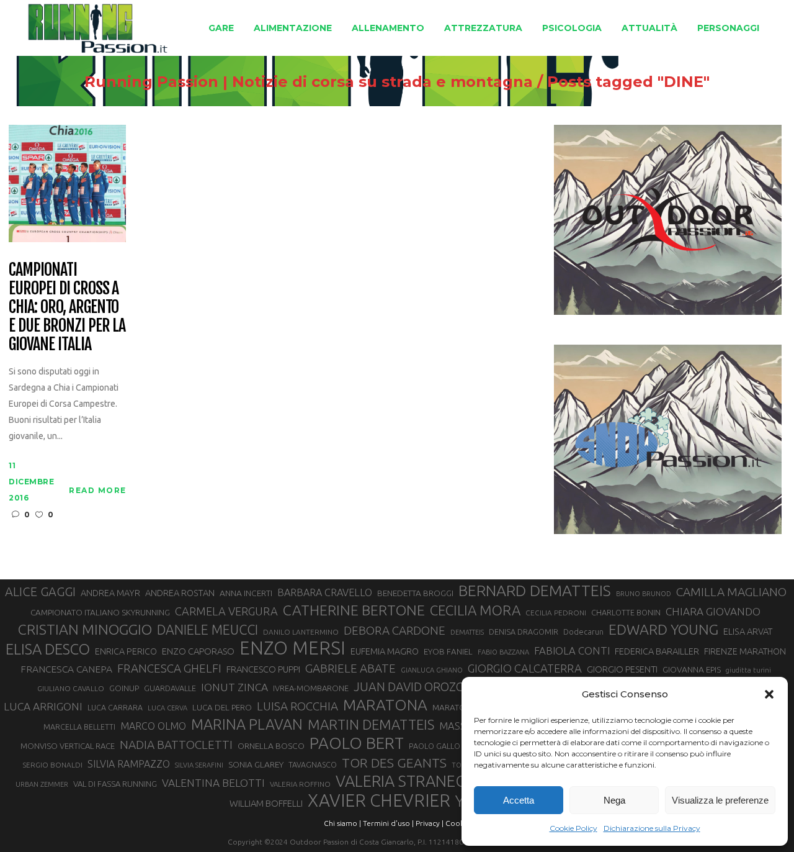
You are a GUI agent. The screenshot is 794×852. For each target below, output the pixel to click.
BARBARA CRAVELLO (324, 592)
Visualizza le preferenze (720, 800)
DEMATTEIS (467, 632)
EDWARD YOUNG (663, 629)
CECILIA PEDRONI (555, 613)
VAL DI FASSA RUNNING (115, 783)
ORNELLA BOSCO (271, 746)
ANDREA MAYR (110, 593)
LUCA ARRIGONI (43, 706)
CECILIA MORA (475, 610)
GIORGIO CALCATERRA (525, 668)
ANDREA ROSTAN (180, 592)
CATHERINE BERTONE (354, 610)
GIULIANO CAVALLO (70, 688)
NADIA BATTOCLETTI (176, 744)
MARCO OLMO (153, 726)
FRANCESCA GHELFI (169, 668)
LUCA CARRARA (115, 707)
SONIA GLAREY (255, 764)
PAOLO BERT (357, 743)
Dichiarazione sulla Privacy (652, 828)
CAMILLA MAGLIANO (731, 592)
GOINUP (124, 688)
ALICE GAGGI (40, 591)
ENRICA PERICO (126, 651)
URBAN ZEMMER (42, 784)
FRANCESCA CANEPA (66, 668)
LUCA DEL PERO (222, 707)
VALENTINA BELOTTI (213, 783)
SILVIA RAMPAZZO (128, 763)
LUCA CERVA (167, 708)
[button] (769, 694)
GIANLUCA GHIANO (432, 670)
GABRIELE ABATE (350, 668)
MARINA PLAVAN (247, 724)
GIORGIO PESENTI (622, 669)
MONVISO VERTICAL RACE (67, 745)
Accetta (518, 800)
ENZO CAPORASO (198, 651)
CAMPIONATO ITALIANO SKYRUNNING (100, 612)
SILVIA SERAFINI (199, 765)
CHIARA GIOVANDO (713, 611)
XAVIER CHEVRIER (379, 800)
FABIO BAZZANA (503, 652)
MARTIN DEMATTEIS (371, 724)
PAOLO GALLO (434, 745)
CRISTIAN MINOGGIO (85, 629)
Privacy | (430, 823)
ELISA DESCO (48, 649)
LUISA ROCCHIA (297, 706)
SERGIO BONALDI (52, 765)
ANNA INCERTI (246, 593)
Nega (614, 800)
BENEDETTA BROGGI (415, 593)
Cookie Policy (573, 828)
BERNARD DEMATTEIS (534, 590)
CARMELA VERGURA (226, 611)
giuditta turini (748, 670)
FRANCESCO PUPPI (263, 669)
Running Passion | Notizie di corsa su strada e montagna (308, 82)
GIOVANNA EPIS (691, 669)
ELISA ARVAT (748, 631)
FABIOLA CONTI (572, 650)
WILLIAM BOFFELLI (266, 803)
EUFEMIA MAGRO (384, 651)
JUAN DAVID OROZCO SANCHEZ (440, 687)
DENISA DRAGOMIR (523, 631)
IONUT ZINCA (234, 687)
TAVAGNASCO (312, 764)
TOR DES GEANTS (394, 762)
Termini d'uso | (388, 823)
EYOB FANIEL (448, 651)
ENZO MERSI (292, 648)
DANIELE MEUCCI (207, 629)
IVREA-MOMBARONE (311, 688)
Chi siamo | (342, 823)
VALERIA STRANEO (402, 781)
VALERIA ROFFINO (300, 784)
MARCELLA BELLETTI (79, 726)
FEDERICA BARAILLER (657, 651)
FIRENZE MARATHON (745, 651)
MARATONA (385, 705)
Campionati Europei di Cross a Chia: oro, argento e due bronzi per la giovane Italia (67, 307)
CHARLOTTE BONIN (626, 612)
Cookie (457, 823)
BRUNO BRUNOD (643, 593)
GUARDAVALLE (170, 688)
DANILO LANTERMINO (301, 632)
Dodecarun (583, 631)
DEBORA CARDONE (394, 630)
